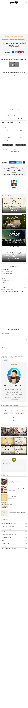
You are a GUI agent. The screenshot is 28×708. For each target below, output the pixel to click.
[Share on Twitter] (16, 52)
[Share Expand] (24, 162)
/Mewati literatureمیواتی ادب (14, 526)
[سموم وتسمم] (14, 238)
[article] (14, 393)
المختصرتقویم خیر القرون (14, 258)
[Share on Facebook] (13, 52)
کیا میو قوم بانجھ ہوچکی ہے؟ (7, 434)
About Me (14, 364)
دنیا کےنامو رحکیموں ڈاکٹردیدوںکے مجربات (7, 453)
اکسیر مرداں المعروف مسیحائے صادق (20, 434)
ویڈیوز (14, 540)
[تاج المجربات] (14, 222)
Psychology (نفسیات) (21, 39)
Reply (25, 269)
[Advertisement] (14, 19)
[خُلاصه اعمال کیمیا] (7, 441)
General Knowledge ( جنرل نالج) (9, 39)
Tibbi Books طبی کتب (14, 537)
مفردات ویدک (14, 210)
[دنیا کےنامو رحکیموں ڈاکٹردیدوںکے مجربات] (7, 450)
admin (14, 187)
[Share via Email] (22, 52)
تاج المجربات (14, 226)
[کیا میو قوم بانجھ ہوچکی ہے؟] (7, 431)
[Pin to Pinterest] (19, 52)
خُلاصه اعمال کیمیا (7, 444)
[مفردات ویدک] (14, 205)
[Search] (26, 2)
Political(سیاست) (14, 543)
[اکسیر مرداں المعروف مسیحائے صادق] (20, 431)
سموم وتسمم (14, 242)
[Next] (25, 196)
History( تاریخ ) (14, 546)
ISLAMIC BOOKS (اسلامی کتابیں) (14, 548)
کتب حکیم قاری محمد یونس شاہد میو (14, 523)
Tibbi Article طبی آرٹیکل (14, 529)
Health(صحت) (14, 531)
